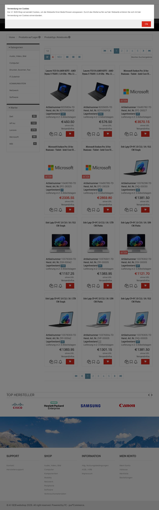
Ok (146, 24)
